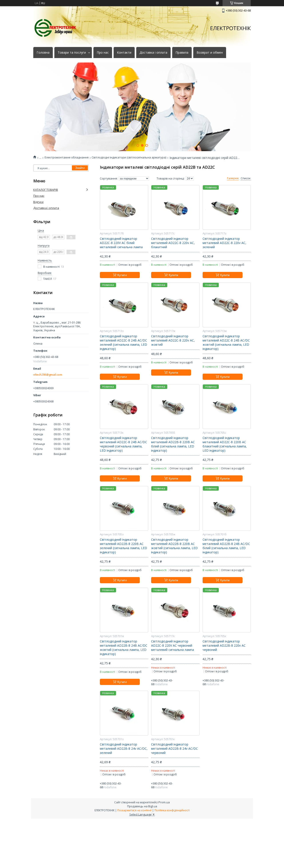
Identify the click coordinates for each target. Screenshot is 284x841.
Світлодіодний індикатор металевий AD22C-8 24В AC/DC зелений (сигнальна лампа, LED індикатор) (123, 342)
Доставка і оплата (153, 53)
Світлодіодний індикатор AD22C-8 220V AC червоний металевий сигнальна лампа (172, 645)
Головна (43, 53)
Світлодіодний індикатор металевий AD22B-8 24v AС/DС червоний (174, 748)
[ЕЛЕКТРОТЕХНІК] (55, 28)
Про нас (103, 53)
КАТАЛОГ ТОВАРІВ (45, 190)
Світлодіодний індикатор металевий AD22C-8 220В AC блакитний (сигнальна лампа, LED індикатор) (225, 444)
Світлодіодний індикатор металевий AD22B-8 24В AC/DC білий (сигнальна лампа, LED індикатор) (226, 546)
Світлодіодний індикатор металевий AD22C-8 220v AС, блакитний (173, 243)
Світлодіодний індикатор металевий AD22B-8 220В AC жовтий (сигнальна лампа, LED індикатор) (174, 546)
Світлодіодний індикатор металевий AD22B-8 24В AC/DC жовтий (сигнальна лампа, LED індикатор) (123, 647)
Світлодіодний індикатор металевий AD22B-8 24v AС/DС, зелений (124, 748)
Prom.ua (164, 802)
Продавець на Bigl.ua (142, 806)
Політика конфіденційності (172, 810)
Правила (182, 53)
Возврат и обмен (210, 53)
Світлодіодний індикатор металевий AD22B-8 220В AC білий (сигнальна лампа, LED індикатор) (173, 444)
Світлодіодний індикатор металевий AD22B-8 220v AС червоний (224, 645)
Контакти (124, 53)
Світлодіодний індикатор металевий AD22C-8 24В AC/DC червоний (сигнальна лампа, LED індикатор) (123, 444)
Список (246, 178)
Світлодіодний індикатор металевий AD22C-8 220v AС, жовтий (173, 340)
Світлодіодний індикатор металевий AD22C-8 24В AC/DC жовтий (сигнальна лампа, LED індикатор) (226, 342)
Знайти (80, 168)
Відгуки (38, 202)
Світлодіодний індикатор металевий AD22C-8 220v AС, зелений (224, 243)
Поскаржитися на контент (134, 810)
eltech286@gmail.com (47, 375)
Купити (122, 275)
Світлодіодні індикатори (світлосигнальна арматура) (129, 157)
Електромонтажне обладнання (67, 157)
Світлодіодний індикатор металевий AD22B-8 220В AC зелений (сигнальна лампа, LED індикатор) (123, 546)
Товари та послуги (72, 53)
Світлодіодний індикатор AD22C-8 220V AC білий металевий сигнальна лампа (121, 243)
